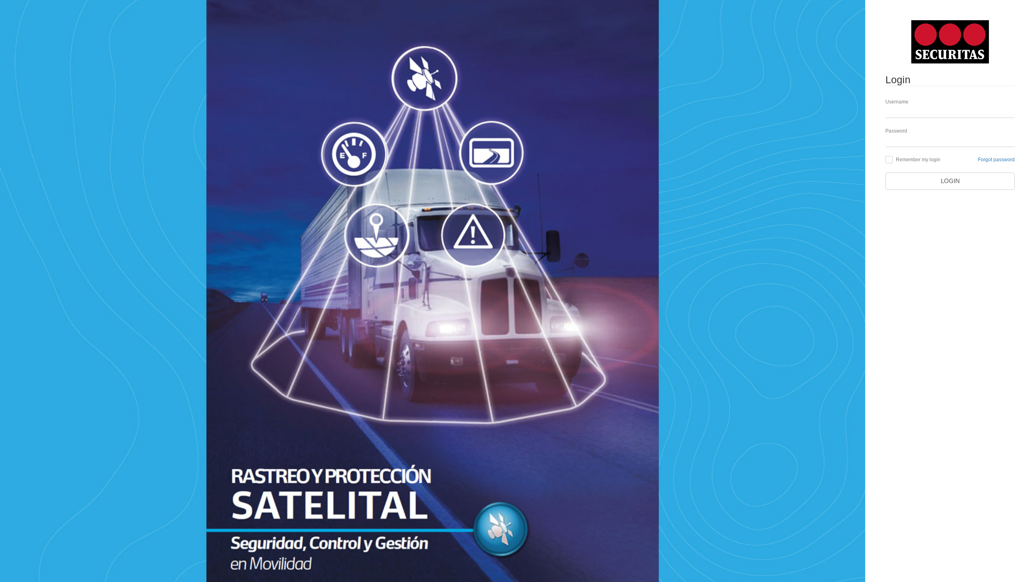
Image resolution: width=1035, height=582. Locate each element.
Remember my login (918, 159)
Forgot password (996, 159)
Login (950, 181)
